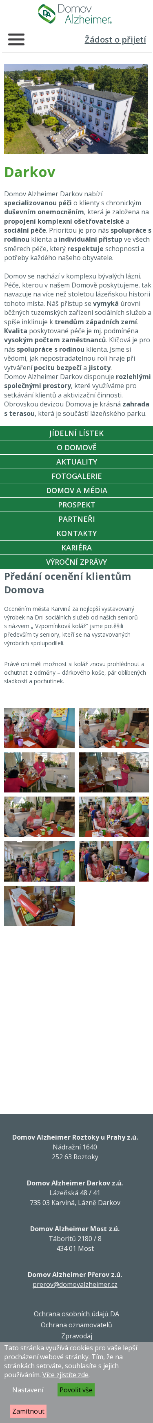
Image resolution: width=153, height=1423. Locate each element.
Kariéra (76, 547)
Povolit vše (76, 1389)
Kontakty (76, 533)
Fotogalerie (76, 476)
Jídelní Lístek (76, 433)
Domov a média (76, 490)
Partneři (76, 519)
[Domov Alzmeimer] (75, 14)
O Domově (77, 447)
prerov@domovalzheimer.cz (75, 1284)
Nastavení (27, 1389)
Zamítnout (28, 1411)
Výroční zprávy (76, 562)
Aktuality (76, 462)
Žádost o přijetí (115, 39)
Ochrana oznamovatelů (76, 1324)
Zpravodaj (76, 1335)
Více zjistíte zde (65, 1374)
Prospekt (76, 504)
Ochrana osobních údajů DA (76, 1313)
